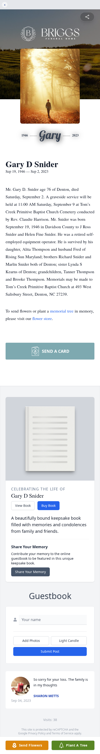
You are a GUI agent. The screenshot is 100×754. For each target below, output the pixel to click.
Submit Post (50, 651)
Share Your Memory (30, 572)
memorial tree (61, 311)
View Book (23, 505)
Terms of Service (62, 733)
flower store (42, 318)
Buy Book (48, 505)
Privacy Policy (37, 733)
